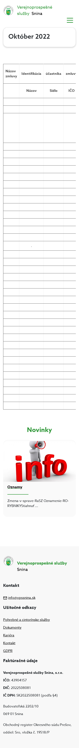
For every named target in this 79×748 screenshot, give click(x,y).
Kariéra (8, 635)
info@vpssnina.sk (21, 597)
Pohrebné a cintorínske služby (26, 619)
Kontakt (9, 643)
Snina (34, 10)
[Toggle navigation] (70, 20)
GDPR (7, 650)
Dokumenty (12, 627)
